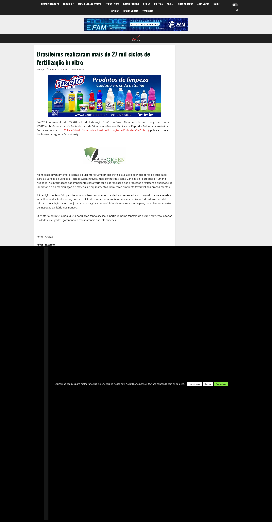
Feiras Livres (112, 4)
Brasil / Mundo (131, 4)
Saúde (216, 4)
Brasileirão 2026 (50, 4)
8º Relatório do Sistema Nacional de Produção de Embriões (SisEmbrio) (106, 130)
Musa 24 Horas (185, 4)
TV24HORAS (148, 11)
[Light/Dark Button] (235, 4)
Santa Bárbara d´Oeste (89, 4)
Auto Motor (203, 4)
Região (146, 4)
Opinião (115, 11)
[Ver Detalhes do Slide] (136, 24)
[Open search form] (237, 10)
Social (170, 4)
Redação (41, 69)
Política (158, 4)
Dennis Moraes (130, 11)
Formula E (68, 4)
